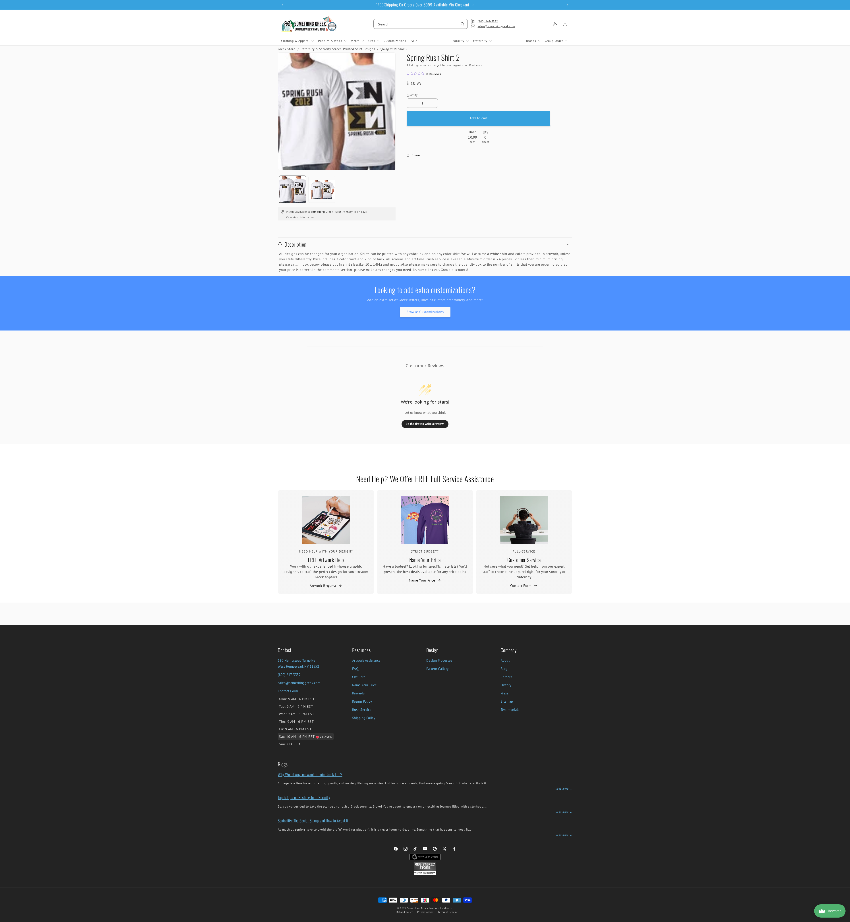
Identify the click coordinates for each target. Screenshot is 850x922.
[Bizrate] (844, 919)
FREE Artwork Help (326, 560)
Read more (475, 65)
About (505, 660)
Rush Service (362, 709)
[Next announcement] (567, 5)
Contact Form (520, 585)
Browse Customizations (425, 312)
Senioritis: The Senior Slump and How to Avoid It (313, 820)
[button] (296, 40)
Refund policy (404, 912)
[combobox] (421, 24)
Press (504, 693)
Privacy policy (425, 912)
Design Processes (439, 660)
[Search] (463, 24)
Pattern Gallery (437, 669)
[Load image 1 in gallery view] (292, 189)
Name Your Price (425, 560)
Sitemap (507, 701)
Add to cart (479, 118)
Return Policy (362, 701)
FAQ (355, 669)
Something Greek (417, 908)
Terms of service (448, 912)
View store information (300, 217)
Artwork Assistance (366, 660)
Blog (504, 669)
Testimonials (510, 709)
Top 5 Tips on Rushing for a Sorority (304, 797)
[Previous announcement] (283, 5)
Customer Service (524, 560)
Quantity (412, 95)
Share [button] (416, 155)
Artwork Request (323, 585)
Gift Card (359, 677)
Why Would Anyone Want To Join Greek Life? (310, 774)
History (506, 685)
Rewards (358, 693)
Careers (506, 677)
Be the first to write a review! (425, 424)
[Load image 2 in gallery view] (322, 189)
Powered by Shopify (441, 908)
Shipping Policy (363, 718)
